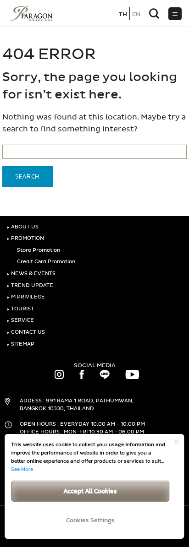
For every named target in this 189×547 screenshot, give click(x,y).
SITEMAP (20, 344)
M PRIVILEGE (26, 297)
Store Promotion (38, 250)
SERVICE (20, 320)
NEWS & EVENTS (31, 273)
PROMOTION (25, 238)
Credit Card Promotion (45, 262)
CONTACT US (26, 332)
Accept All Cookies (90, 491)
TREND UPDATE (30, 285)
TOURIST (20, 309)
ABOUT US (23, 227)
